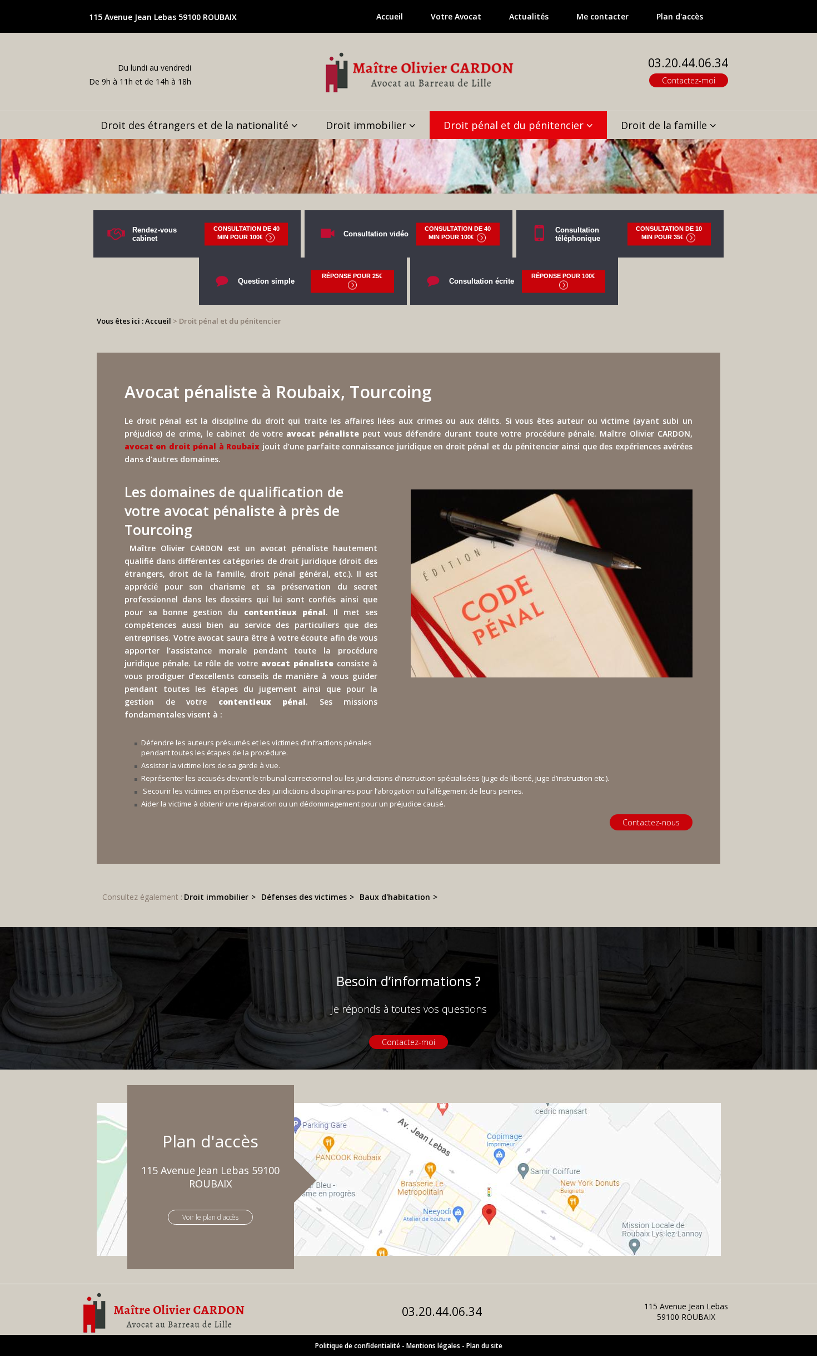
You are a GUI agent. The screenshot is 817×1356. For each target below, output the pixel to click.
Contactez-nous (651, 822)
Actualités (529, 16)
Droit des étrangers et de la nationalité (194, 125)
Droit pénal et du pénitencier (514, 125)
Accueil (389, 16)
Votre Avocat (456, 16)
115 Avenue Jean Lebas (163, 17)
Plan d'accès (679, 16)
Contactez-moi (688, 80)
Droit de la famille (664, 125)
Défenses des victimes (304, 897)
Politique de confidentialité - (360, 1345)
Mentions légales (433, 1345)
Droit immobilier (366, 125)
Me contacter (602, 16)
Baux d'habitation (395, 897)
